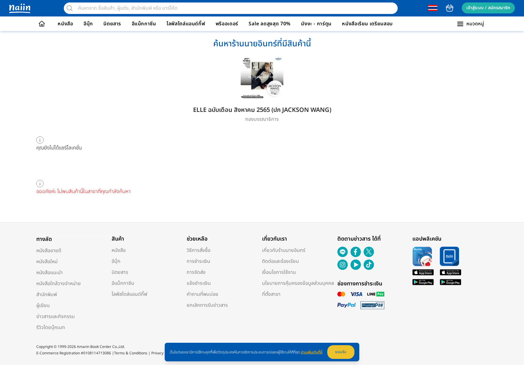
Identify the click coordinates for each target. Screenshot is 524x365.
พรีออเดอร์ (227, 23)
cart (449, 8)
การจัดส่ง (196, 272)
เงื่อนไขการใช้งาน (279, 272)
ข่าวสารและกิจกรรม (55, 316)
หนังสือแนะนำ (49, 272)
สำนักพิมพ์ (46, 294)
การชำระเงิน (198, 261)
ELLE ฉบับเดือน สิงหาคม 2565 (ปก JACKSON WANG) (262, 110)
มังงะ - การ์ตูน (316, 23)
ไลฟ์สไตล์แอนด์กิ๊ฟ (186, 23)
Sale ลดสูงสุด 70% (270, 23)
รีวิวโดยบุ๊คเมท (50, 327)
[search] (69, 8)
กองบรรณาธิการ (262, 119)
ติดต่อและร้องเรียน (280, 261)
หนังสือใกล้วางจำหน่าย (58, 283)
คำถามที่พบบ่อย (202, 294)
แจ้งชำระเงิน (199, 283)
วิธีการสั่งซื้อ (198, 250)
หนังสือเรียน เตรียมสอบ (367, 23)
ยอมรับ (340, 352)
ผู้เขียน (43, 305)
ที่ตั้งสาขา (271, 294)
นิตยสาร (112, 23)
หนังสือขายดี (48, 250)
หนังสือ (65, 23)
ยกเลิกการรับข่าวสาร (207, 305)
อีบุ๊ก (88, 23)
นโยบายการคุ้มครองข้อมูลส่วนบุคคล (298, 283)
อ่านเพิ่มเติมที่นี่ (311, 352)
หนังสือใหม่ (47, 261)
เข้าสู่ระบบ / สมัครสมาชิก (488, 8)
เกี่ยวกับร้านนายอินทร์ (283, 250)
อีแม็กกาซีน (144, 23)
